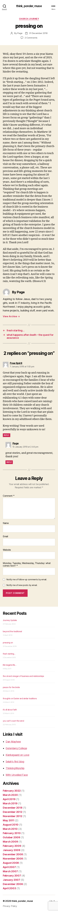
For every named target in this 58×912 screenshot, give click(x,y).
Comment (8, 496)
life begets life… (9, 665)
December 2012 (12, 811)
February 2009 (12, 845)
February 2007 (12, 875)
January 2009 (11, 850)
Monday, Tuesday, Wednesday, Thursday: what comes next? (27, 564)
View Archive (11, 316)
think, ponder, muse (29, 6)
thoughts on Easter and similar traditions (20, 698)
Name (6, 523)
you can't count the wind (13, 721)
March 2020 (10, 794)
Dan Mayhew (13, 741)
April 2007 (9, 867)
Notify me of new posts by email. (21, 585)
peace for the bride (11, 687)
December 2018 (12, 807)
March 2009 (10, 841)
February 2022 (12, 790)
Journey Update (10, 620)
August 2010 (10, 824)
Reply (6, 435)
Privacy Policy (10, 906)
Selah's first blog (15, 761)
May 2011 (8, 820)
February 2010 (12, 833)
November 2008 (13, 858)
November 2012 (12, 816)
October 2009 (11, 837)
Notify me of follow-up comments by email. (26, 579)
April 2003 (9, 888)
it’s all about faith (10, 709)
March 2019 (10, 803)
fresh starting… (9, 654)
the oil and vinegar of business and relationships (23, 676)
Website (7, 550)
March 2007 (10, 871)
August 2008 (11, 862)
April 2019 (9, 799)
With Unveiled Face (17, 774)
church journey (29, 19)
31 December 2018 (38, 33)
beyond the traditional (12, 631)
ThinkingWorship (15, 768)
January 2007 (11, 879)
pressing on (8, 642)
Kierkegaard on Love (17, 754)
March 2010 (10, 828)
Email (5, 536)
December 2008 (13, 854)
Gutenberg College (16, 748)
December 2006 (13, 884)
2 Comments (31, 37)
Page (19, 33)
